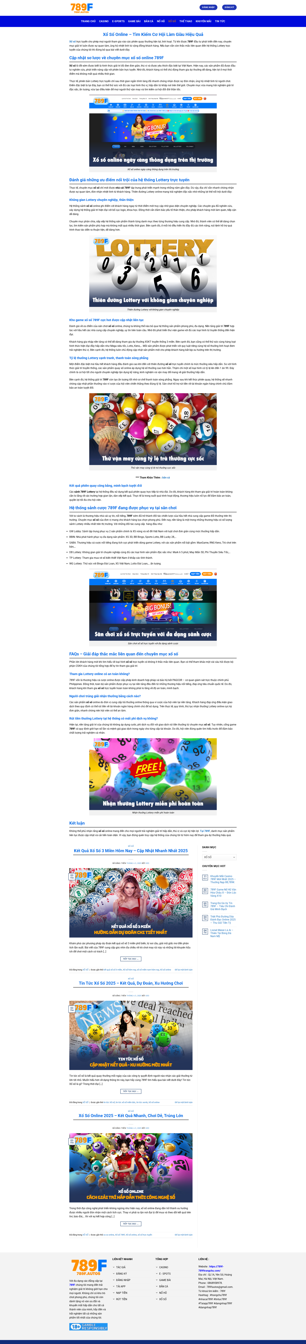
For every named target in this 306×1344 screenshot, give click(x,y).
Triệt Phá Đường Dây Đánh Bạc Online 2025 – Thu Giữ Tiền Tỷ (223, 919)
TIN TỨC (220, 21)
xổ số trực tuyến (145, 1235)
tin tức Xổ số (109, 1102)
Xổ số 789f (120, 1235)
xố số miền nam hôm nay (148, 970)
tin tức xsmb (142, 1102)
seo (147, 863)
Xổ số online (165, 970)
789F (72, 1284)
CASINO (104, 21)
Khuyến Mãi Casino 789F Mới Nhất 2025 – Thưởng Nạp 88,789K (223, 879)
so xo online (108, 1235)
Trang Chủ (88, 21)
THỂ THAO (185, 21)
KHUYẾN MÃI (203, 21)
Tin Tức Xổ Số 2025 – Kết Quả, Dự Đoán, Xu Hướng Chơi (131, 983)
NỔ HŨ (161, 21)
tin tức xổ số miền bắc (125, 1102)
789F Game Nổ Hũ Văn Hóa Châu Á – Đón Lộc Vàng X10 (223, 892)
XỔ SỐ (172, 21)
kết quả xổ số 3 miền (112, 970)
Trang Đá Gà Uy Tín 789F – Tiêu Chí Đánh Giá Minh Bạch (222, 906)
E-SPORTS (118, 21)
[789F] (81, 8)
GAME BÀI (134, 21)
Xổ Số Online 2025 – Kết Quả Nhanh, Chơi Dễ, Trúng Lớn (131, 1115)
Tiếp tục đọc (131, 959)
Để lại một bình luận (184, 970)
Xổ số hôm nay (129, 970)
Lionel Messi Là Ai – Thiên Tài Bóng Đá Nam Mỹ (221, 933)
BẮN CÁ (148, 21)
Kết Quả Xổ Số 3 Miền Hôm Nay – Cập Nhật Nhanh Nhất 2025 (131, 850)
